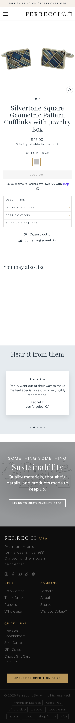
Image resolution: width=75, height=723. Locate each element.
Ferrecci (26, 538)
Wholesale (13, 611)
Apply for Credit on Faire (37, 678)
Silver (36, 162)
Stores (45, 605)
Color (37, 153)
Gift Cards (12, 649)
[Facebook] (13, 574)
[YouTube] (20, 574)
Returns (10, 605)
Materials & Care (20, 207)
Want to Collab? (53, 611)
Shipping (21, 144)
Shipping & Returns (22, 223)
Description (15, 199)
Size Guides (14, 643)
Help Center (14, 591)
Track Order (14, 598)
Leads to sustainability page (37, 503)
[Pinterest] (33, 574)
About (45, 598)
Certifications (18, 215)
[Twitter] (26, 574)
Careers (46, 591)
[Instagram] (6, 574)
